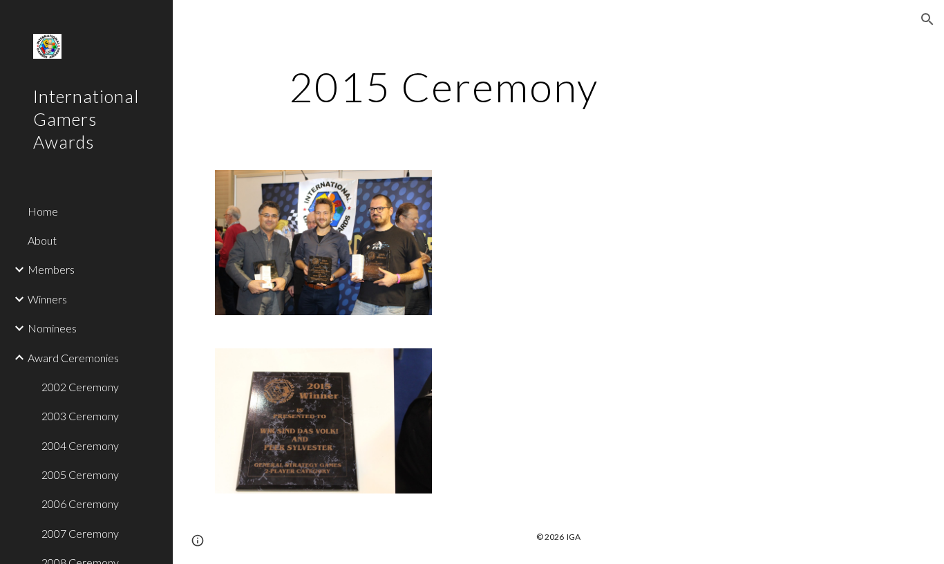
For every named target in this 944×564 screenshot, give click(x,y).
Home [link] (43, 211)
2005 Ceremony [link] (80, 474)
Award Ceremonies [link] (73, 357)
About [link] (42, 240)
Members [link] (51, 269)
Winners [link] (47, 299)
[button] (927, 19)
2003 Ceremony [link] (80, 415)
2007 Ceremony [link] (80, 533)
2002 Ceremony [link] (80, 386)
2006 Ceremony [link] (80, 503)
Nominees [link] (52, 328)
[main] (444, 86)
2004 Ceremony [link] (80, 445)
